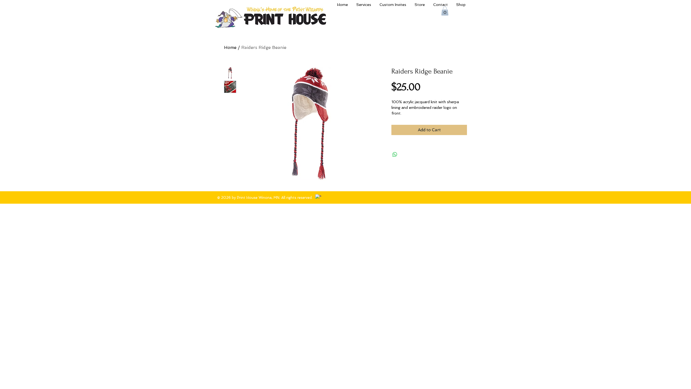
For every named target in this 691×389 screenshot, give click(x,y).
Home (230, 47)
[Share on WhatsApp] (395, 154)
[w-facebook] (318, 197)
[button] (445, 10)
